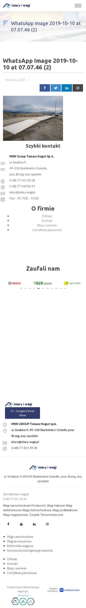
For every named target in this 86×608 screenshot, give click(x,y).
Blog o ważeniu (47, 225)
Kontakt (47, 220)
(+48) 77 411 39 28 (24, 448)
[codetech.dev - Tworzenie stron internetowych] (70, 590)
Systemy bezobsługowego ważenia (30, 550)
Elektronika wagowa (20, 546)
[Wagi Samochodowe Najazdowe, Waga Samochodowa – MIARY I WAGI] (16, 5)
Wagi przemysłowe (19, 541)
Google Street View (25, 413)
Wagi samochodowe (20, 536)
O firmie (47, 216)
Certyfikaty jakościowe (47, 230)
